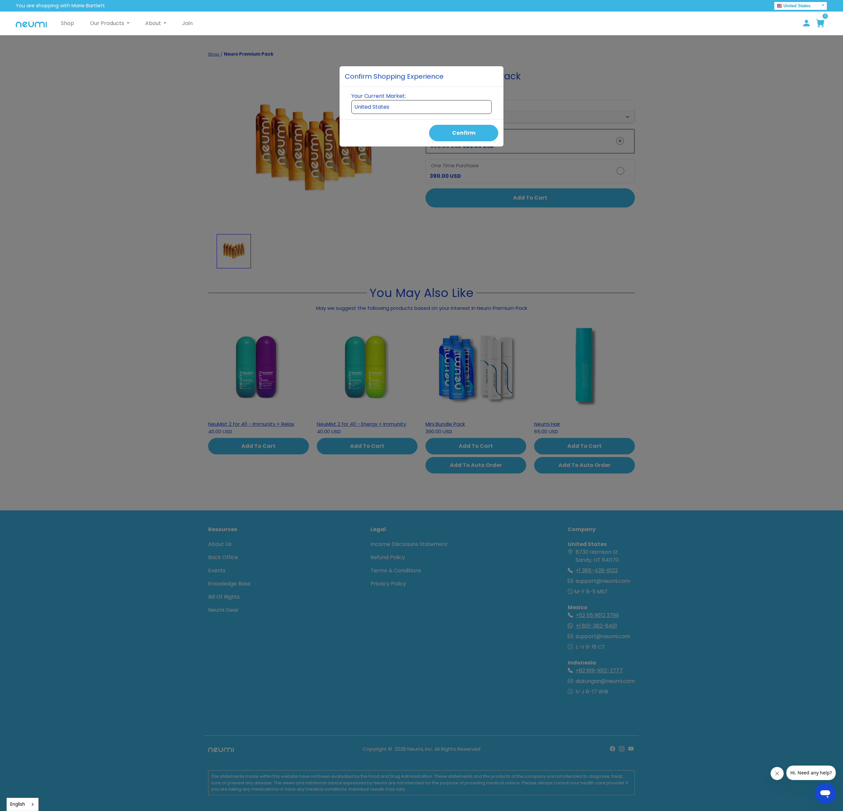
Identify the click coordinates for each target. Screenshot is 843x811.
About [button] (153, 23)
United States (797, 5)
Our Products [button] (107, 23)
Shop (67, 23)
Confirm (464, 133)
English (17, 804)
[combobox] (23, 804)
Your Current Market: (378, 96)
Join (187, 23)
